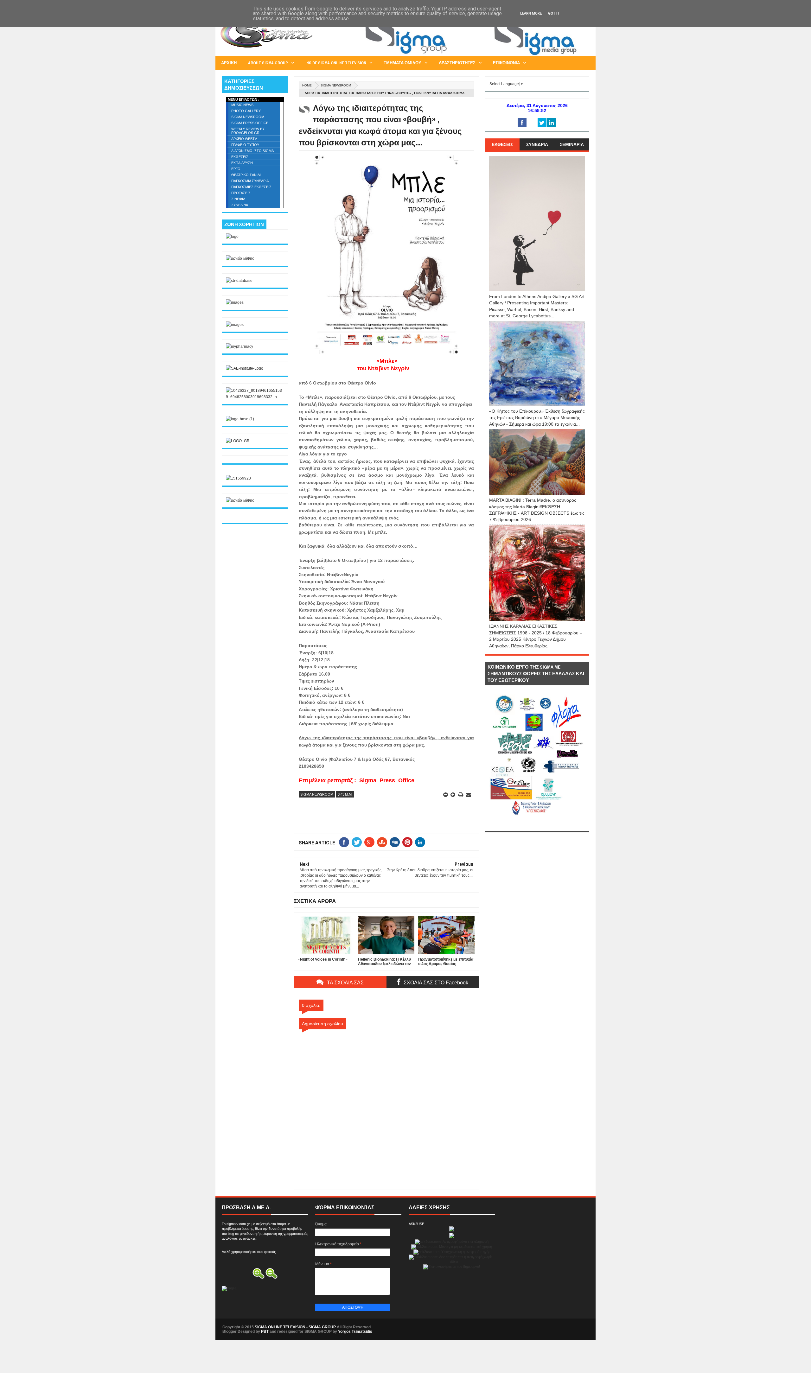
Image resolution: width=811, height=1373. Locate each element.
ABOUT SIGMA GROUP (268, 63)
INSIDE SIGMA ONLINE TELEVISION (335, 63)
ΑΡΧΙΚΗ (229, 63)
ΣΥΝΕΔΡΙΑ (239, 205)
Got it (553, 13)
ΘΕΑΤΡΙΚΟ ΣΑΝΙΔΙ (246, 175)
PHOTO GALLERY (246, 111)
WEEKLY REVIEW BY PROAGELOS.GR (248, 131)
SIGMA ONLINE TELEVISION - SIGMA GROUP (295, 1327)
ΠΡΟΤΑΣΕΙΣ (241, 193)
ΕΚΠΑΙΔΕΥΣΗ (242, 163)
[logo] (232, 236)
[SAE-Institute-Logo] (244, 368)
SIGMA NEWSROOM (336, 85)
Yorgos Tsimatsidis (355, 1331)
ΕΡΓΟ (235, 169)
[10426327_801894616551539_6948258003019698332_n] (255, 397)
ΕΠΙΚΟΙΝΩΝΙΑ (506, 63)
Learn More (531, 13)
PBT (265, 1331)
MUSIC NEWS (242, 105)
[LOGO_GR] (238, 441)
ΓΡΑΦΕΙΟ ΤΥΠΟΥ (245, 145)
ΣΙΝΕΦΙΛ (238, 199)
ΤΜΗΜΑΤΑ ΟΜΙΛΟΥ (402, 63)
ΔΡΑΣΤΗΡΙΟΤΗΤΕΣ (457, 63)
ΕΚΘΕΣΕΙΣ (239, 157)
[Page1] (474, 55)
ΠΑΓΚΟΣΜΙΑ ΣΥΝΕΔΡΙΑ (250, 181)
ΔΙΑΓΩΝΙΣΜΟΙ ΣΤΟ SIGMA (252, 151)
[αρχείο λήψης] (240, 258)
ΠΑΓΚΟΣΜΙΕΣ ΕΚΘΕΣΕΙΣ (251, 187)
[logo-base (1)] (240, 419)
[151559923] (238, 478)
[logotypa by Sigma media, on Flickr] (537, 824)
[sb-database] (239, 280)
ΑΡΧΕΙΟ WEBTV (244, 139)
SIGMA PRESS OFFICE (249, 123)
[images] (235, 302)
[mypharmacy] (239, 346)
